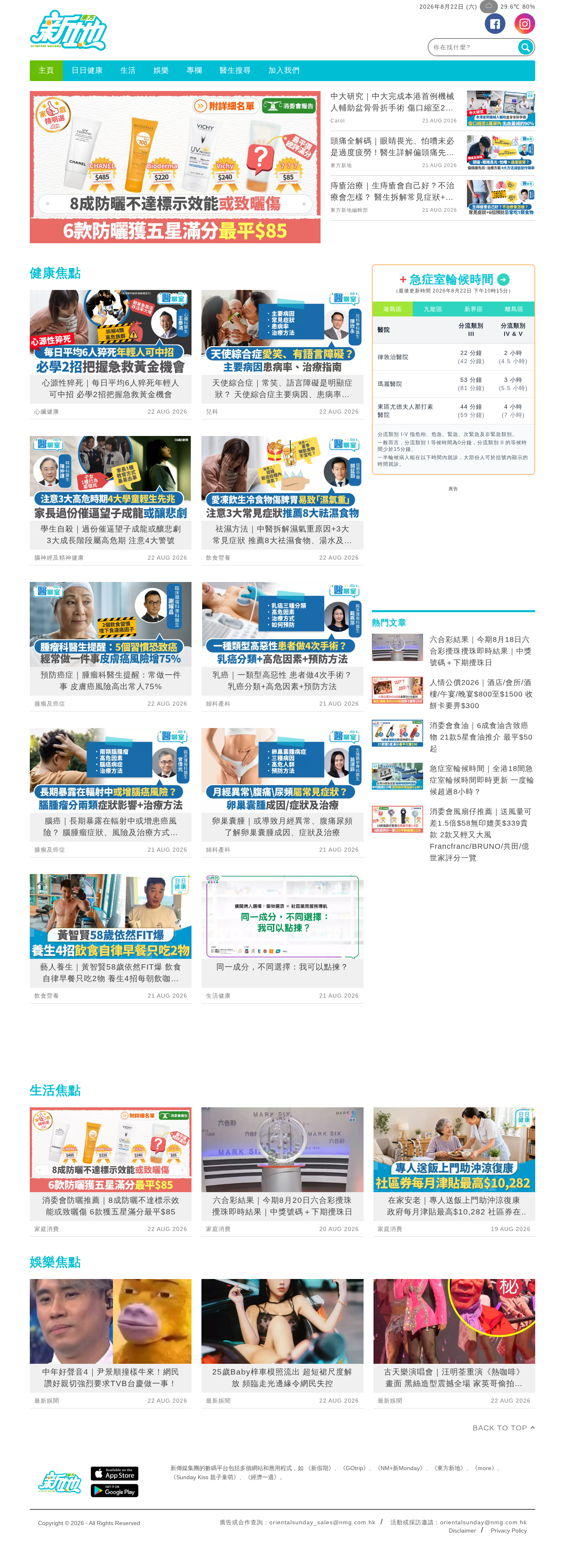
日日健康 (87, 70)
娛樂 (161, 70)
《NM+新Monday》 (400, 1468)
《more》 (484, 1468)
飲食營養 (46, 995)
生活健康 (218, 995)
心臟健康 (46, 411)
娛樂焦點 (55, 1262)
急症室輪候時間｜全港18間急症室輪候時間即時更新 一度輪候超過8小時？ (482, 780)
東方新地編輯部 (349, 210)
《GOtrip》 (354, 1468)
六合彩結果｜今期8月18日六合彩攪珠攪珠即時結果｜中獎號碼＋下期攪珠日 (481, 651)
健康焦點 (55, 273)
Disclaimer (462, 1530)
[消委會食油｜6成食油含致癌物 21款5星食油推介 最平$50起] (397, 733)
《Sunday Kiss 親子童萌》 (204, 1477)
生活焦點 (55, 1090)
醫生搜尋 (235, 70)
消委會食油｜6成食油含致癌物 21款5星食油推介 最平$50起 (481, 737)
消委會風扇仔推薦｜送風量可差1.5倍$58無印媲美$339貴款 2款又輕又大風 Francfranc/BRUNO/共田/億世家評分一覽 (481, 834)
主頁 (46, 70)
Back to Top (500, 1428)
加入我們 (284, 70)
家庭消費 (46, 1229)
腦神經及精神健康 (59, 557)
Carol (337, 120)
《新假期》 (319, 1468)
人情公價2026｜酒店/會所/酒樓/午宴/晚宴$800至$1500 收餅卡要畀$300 (481, 694)
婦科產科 (218, 703)
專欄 (194, 70)
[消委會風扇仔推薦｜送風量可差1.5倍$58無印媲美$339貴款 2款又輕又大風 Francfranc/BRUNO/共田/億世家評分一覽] (397, 819)
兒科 (212, 411)
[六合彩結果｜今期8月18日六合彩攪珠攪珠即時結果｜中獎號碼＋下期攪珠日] (397, 647)
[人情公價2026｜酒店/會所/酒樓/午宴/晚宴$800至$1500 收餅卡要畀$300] (397, 690)
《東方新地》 (448, 1468)
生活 (128, 70)
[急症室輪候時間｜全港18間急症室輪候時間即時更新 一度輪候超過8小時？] (397, 776)
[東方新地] (156, 30)
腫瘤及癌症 (49, 703)
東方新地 (341, 165)
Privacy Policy (509, 1530)
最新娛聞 (46, 1400)
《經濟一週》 (262, 1477)
